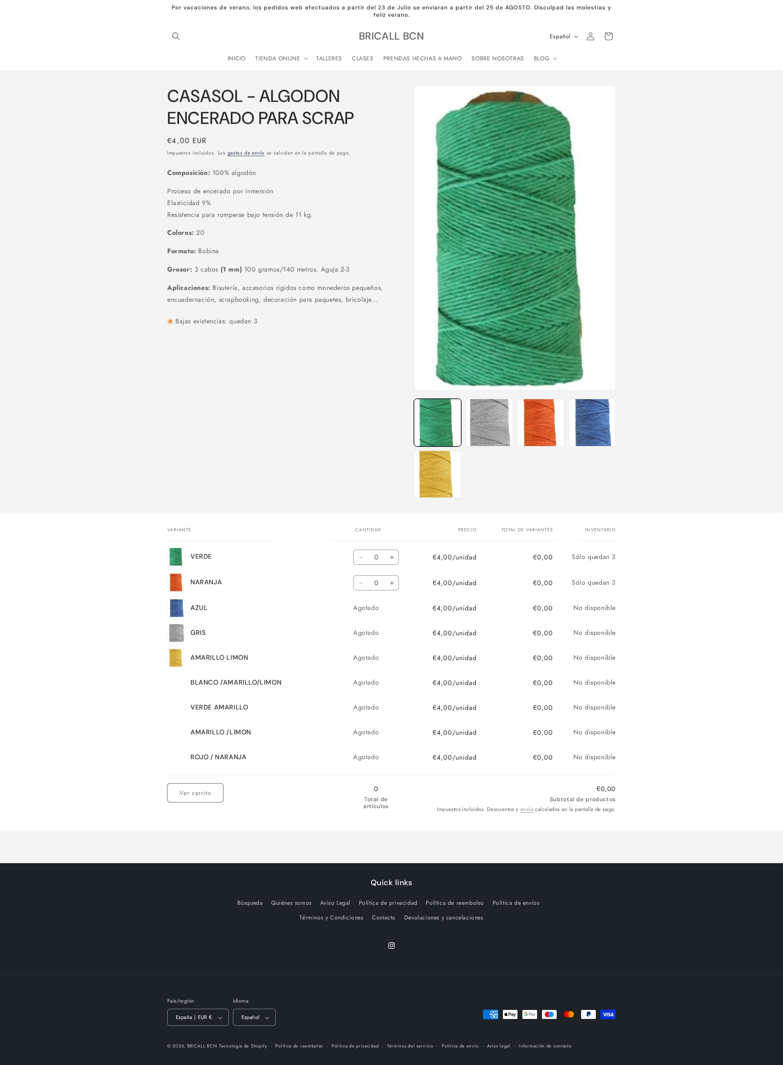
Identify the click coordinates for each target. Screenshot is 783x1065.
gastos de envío (246, 153)
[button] (176, 36)
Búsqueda (250, 903)
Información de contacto (545, 1046)
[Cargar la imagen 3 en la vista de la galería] (540, 422)
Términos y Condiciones (331, 917)
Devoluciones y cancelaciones (444, 917)
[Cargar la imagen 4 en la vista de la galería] (592, 422)
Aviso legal (499, 1046)
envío (526, 809)
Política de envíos (516, 903)
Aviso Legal (335, 903)
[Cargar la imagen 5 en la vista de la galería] (437, 474)
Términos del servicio (410, 1046)
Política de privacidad (388, 903)
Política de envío (460, 1046)
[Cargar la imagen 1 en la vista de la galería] (437, 422)
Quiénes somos (291, 903)
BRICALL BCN (202, 1046)
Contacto (384, 917)
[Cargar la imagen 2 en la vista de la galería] (489, 422)
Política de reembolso (455, 903)
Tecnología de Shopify (243, 1046)
